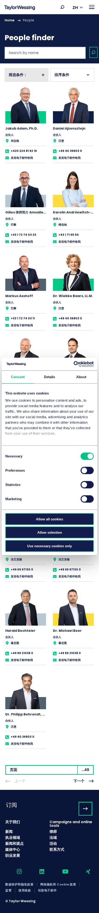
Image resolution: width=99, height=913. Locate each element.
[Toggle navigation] (91, 7)
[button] (62, 7)
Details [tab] (49, 377)
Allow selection (49, 532)
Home (10, 20)
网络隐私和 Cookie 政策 (58, 884)
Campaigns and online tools (71, 823)
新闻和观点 (14, 843)
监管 (8, 890)
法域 (53, 837)
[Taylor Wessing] (19, 8)
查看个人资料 (25, 124)
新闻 (9, 831)
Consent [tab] (18, 377)
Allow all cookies (49, 519)
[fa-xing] (84, 871)
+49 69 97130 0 (22, 569)
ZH (75, 7)
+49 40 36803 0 (70, 151)
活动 (53, 843)
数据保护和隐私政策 (19, 884)
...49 (85, 769)
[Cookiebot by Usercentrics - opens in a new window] (73, 364)
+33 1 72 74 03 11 (23, 318)
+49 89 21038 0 (22, 653)
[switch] (87, 470)
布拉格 (15, 141)
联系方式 (57, 849)
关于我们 (12, 822)
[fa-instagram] (15, 871)
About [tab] (81, 377)
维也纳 (62, 225)
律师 (53, 831)
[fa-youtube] (61, 871)
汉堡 (61, 141)
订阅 (11, 805)
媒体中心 (12, 849)
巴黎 (13, 225)
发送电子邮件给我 (22, 158)
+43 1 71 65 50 (68, 235)
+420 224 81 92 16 (24, 151)
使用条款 (24, 890)
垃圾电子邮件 (47, 890)
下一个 (78, 781)
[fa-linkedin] (37, 871)
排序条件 (62, 74)
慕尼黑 (15, 643)
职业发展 (12, 855)
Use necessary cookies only (49, 546)
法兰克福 (16, 559)
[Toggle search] (62, 7)
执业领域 (12, 837)
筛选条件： (18, 74)
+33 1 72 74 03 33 (23, 235)
